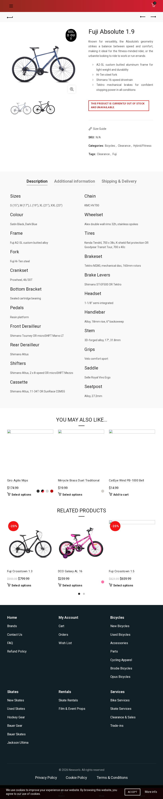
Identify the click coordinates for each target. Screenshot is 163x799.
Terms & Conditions (112, 777)
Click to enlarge (72, 89)
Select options (21, 494)
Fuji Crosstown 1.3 (19, 571)
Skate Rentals (68, 700)
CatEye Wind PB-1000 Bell (126, 480)
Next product (153, 17)
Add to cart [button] (121, 494)
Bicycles (110, 145)
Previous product (143, 17)
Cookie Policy (76, 777)
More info (151, 791)
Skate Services (120, 709)
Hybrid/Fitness (142, 145)
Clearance (124, 145)
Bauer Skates (16, 734)
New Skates (15, 700)
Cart (61, 626)
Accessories (119, 643)
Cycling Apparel (121, 660)
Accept (132, 792)
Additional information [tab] (74, 181)
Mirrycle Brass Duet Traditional (78, 480)
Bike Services (120, 700)
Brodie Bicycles (121, 668)
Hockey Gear (16, 717)
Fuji (115, 154)
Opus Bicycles (120, 677)
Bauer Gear (14, 726)
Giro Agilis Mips (17, 480)
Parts (114, 651)
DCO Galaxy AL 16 (70, 571)
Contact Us (14, 635)
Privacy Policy (46, 777)
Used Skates (16, 709)
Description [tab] (37, 181)
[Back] (10, 17)
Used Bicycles (120, 635)
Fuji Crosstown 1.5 (121, 571)
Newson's (75, 769)
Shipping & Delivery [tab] (119, 181)
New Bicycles (119, 626)
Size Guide (99, 128)
